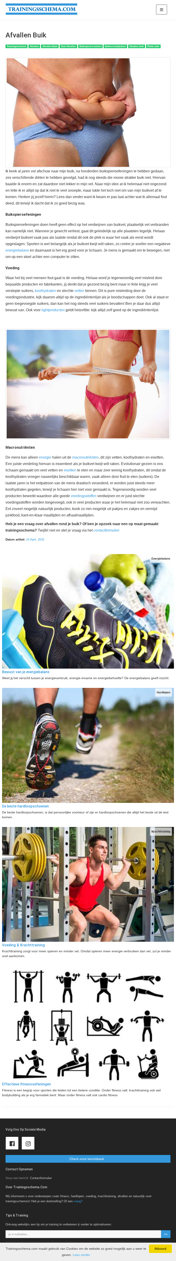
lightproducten (53, 310)
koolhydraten (45, 291)
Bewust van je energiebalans (26, 672)
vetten (79, 291)
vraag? (78, 1201)
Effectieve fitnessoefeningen (26, 1084)
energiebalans (17, 250)
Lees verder (81, 1255)
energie (45, 457)
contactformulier (106, 530)
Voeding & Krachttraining (23, 945)
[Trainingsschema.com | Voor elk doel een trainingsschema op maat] (41, 9)
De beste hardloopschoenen (25, 806)
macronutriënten (85, 457)
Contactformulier (41, 1178)
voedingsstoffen (83, 496)
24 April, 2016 (35, 539)
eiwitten (70, 470)
